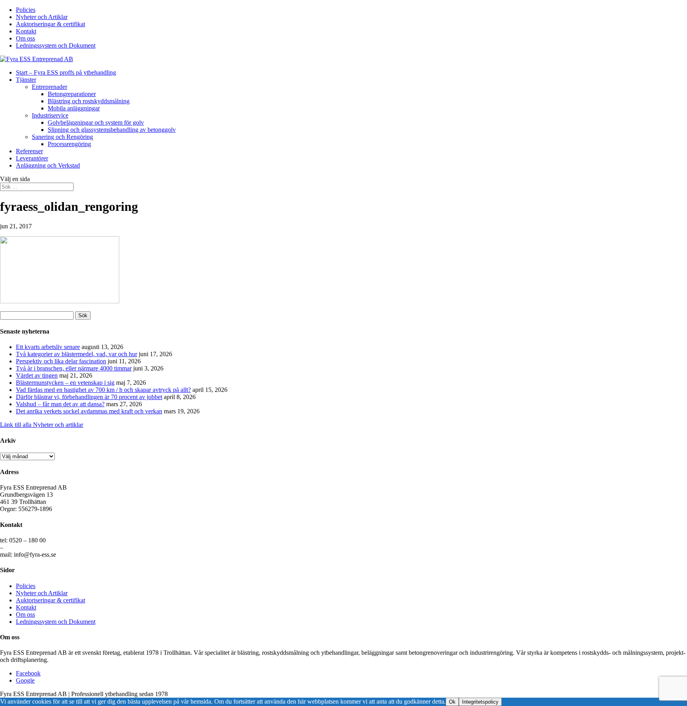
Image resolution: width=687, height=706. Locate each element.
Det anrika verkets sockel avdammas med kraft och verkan (89, 411)
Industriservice (50, 115)
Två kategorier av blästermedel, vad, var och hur (76, 354)
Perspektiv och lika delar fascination (61, 361)
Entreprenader (49, 86)
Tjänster (26, 79)
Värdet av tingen (37, 375)
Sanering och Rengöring (62, 136)
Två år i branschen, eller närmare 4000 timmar (74, 368)
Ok (452, 702)
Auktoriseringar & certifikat (50, 24)
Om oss (25, 38)
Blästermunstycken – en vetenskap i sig (65, 382)
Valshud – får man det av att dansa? (60, 404)
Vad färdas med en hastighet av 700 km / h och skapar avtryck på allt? (103, 389)
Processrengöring (69, 144)
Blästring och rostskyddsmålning (89, 101)
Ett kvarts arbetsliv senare (48, 346)
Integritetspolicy (480, 702)
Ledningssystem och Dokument (55, 45)
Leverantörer (32, 158)
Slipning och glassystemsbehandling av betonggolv (112, 129)
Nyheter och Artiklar (42, 17)
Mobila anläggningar (74, 108)
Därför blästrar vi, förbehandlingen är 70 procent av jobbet (89, 397)
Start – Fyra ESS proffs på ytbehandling (66, 72)
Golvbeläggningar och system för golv (96, 122)
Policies (25, 9)
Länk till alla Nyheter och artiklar (41, 424)
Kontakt (26, 31)
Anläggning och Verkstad (48, 165)
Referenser (29, 151)
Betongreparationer (72, 94)
